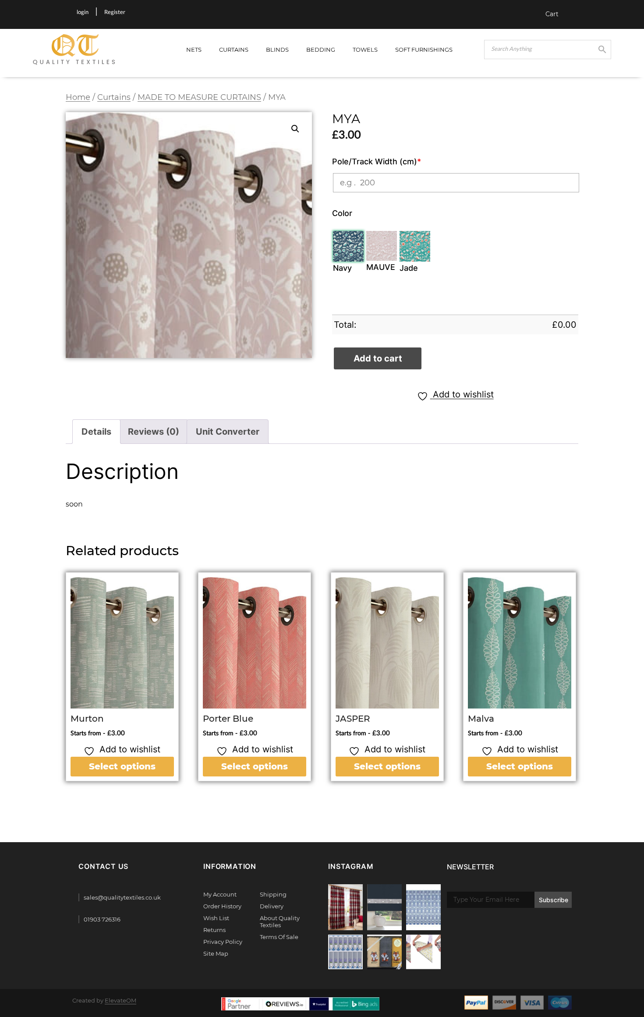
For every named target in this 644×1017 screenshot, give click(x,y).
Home (78, 97)
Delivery (271, 906)
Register (114, 12)
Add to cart (378, 358)
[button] (295, 129)
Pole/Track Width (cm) (376, 161)
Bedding (320, 49)
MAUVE (380, 267)
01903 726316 (102, 919)
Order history (222, 906)
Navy (342, 268)
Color (342, 213)
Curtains (233, 49)
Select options (122, 766)
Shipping (273, 894)
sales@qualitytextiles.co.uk (122, 897)
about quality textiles (280, 921)
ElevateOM (120, 1000)
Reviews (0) (153, 431)
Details (96, 431)
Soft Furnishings (424, 49)
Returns (214, 929)
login (82, 12)
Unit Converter (227, 431)
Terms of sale (279, 936)
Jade (409, 268)
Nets (194, 49)
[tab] (96, 431)
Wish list (216, 917)
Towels (365, 49)
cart (552, 14)
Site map (215, 953)
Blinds (277, 49)
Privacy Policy (222, 941)
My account (220, 894)
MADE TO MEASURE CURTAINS (199, 97)
